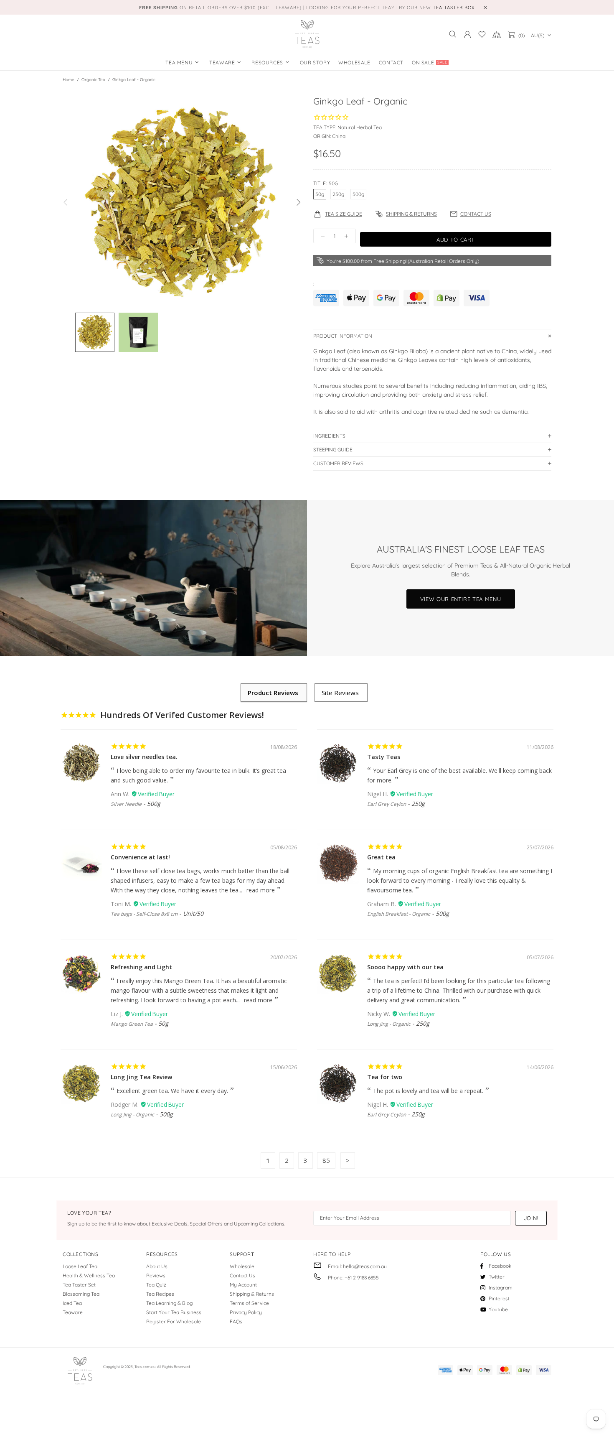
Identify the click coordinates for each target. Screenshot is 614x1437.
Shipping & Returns (252, 1294)
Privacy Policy (246, 1312)
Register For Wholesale (173, 1321)
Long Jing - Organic (389, 1023)
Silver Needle (126, 804)
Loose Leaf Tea (80, 1266)
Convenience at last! (140, 857)
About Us (156, 1266)
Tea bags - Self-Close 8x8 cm (144, 913)
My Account (243, 1285)
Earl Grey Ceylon (386, 804)
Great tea (381, 857)
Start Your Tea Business (173, 1312)
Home (68, 79)
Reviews (155, 1275)
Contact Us (242, 1275)
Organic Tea (93, 79)
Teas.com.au (307, 34)
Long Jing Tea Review (141, 1077)
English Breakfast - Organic (398, 913)
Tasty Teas (383, 757)
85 (326, 1160)
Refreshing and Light (141, 967)
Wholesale (242, 1266)
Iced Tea (72, 1303)
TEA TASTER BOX (454, 7)
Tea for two (384, 1077)
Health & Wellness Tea (89, 1275)
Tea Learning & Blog (169, 1303)
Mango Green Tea (132, 1023)
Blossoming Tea (81, 1294)
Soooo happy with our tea (405, 967)
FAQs (236, 1321)
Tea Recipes (160, 1294)
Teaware (73, 1312)
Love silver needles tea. (144, 757)
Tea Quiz (156, 1285)
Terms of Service (249, 1303)
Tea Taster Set (79, 1285)
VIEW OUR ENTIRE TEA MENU (460, 599)
